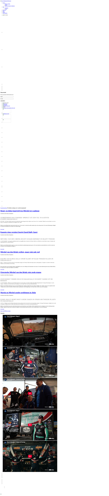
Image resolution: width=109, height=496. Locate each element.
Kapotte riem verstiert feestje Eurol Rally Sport (18, 232)
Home (1, 207)
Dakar (6, 207)
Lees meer (2, 229)
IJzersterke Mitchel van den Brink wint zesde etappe (20, 272)
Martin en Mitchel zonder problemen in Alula (18, 293)
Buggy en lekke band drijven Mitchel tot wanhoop (19, 211)
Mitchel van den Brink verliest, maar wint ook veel (20, 252)
